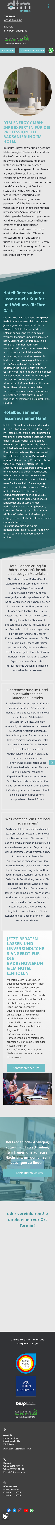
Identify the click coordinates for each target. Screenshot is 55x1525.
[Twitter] (14, 1510)
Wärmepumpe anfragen (32, 50)
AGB (29, 1448)
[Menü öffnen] (48, 6)
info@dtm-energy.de (15, 30)
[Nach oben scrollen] (48, 1510)
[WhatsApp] (51, 50)
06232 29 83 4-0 (13, 20)
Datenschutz (20, 1448)
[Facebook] (9, 1510)
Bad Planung (8, 50)
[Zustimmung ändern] (5, 1515)
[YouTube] (26, 1510)
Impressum (8, 1448)
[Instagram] (20, 1510)
